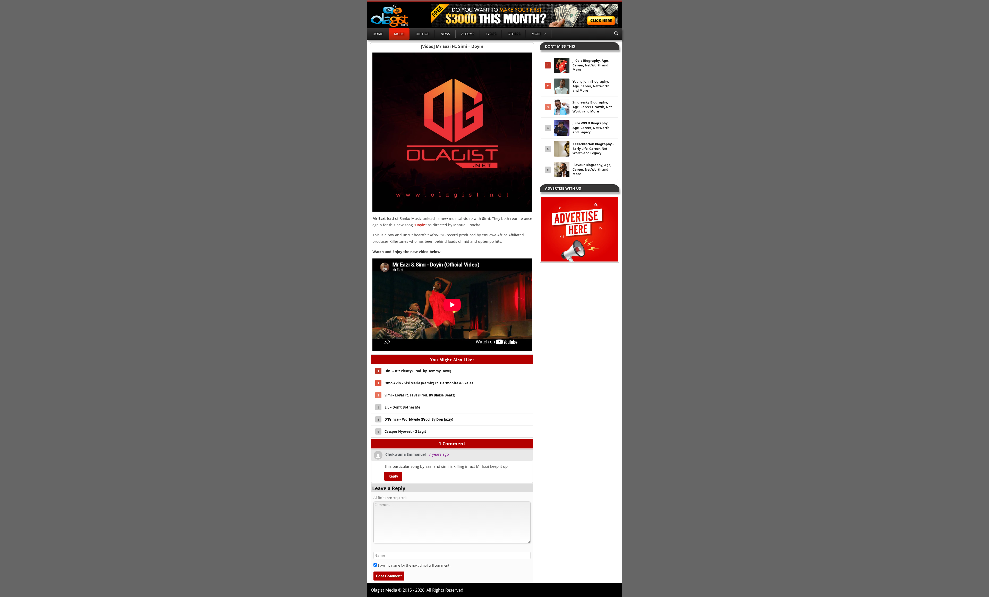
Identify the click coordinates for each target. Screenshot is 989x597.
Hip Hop (422, 33)
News (445, 33)
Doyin (420, 224)
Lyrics (491, 33)
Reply (393, 476)
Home (378, 33)
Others (514, 33)
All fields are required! (389, 497)
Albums (467, 33)
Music (399, 33)
